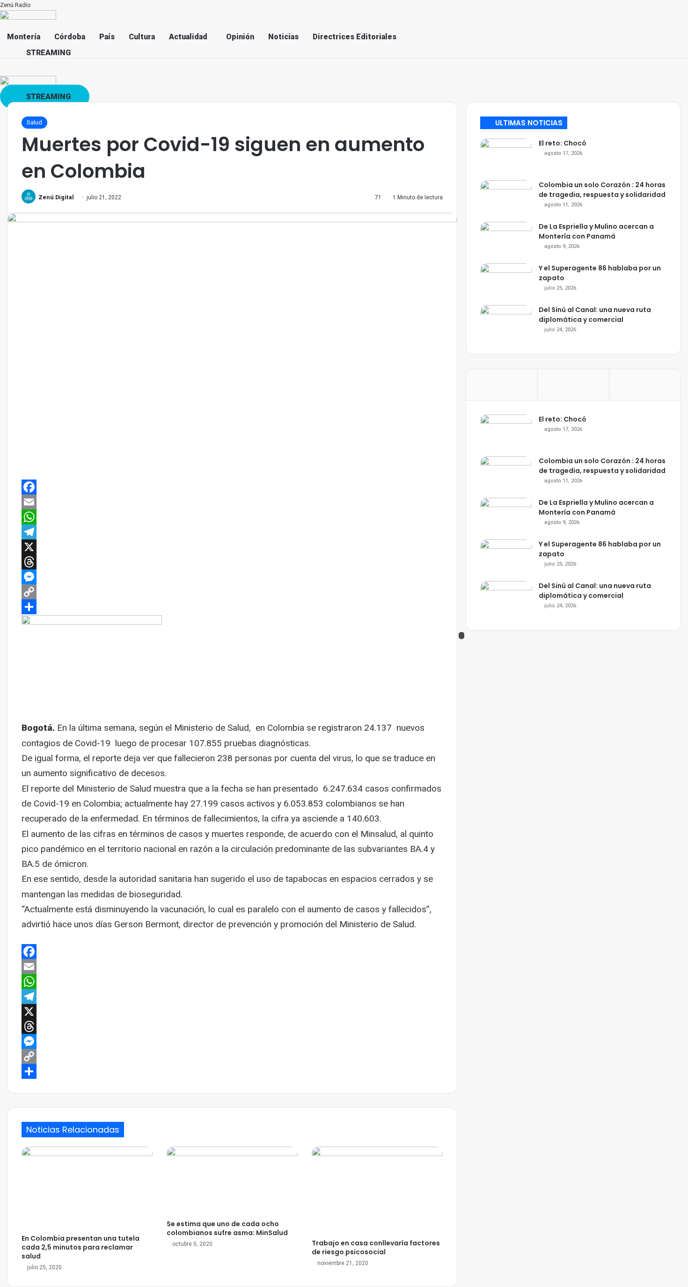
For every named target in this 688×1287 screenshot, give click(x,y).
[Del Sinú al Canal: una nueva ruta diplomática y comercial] (506, 322)
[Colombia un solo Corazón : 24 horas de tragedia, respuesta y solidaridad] (506, 197)
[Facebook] (232, 487)
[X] (232, 546)
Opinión (240, 36)
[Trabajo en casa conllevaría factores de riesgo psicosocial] (377, 1190)
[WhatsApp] (232, 516)
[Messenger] (232, 576)
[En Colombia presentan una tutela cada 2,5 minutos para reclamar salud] (87, 1188)
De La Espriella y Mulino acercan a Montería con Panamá (596, 231)
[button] (190, 37)
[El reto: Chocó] (506, 156)
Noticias (283, 36)
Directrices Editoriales (354, 36)
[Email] (232, 501)
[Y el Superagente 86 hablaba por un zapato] (506, 280)
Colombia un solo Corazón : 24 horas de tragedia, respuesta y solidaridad (602, 189)
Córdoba (69, 36)
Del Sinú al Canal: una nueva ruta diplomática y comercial (595, 314)
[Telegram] (232, 531)
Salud (34, 122)
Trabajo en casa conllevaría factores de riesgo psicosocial (376, 1247)
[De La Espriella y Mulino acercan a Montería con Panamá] (506, 239)
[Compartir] (232, 606)
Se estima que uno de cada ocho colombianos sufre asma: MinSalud (227, 1228)
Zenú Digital (56, 197)
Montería (23, 36)
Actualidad (188, 36)
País (107, 36)
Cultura (142, 36)
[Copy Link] (232, 591)
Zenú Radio (15, 4)
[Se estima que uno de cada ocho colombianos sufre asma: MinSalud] (232, 1181)
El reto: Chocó (562, 143)
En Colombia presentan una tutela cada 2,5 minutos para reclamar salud (80, 1247)
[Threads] (232, 561)
